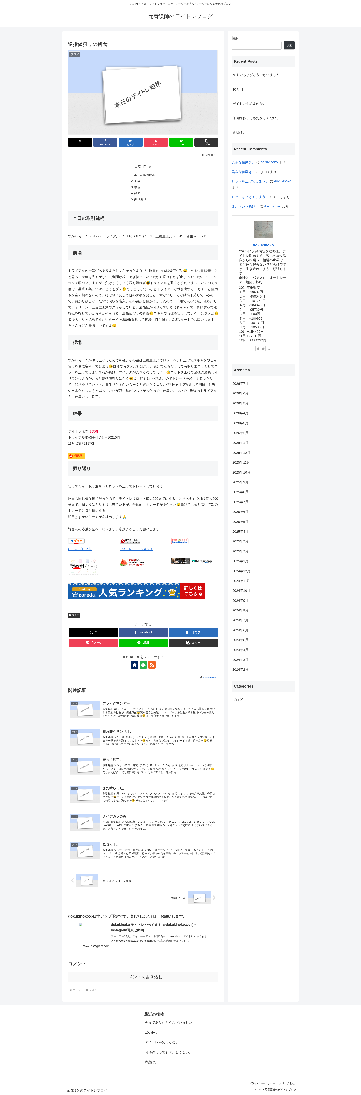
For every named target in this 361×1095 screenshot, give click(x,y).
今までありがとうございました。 (257, 75)
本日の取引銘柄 (144, 175)
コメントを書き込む (143, 977)
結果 (137, 193)
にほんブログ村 (80, 549)
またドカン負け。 (245, 206)
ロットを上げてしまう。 (250, 181)
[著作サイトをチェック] (134, 665)
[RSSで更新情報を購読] (152, 665)
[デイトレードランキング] (130, 543)
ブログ (75, 615)
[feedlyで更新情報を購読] (143, 665)
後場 (137, 187)
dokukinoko (269, 162)
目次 (137, 166)
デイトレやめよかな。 (249, 104)
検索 (235, 38)
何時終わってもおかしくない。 (256, 118)
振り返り (140, 199)
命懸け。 (239, 132)
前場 (137, 181)
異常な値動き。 (243, 162)
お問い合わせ (287, 1083)
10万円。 (239, 89)
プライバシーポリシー (262, 1083)
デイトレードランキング (136, 549)
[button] (206, 142)
